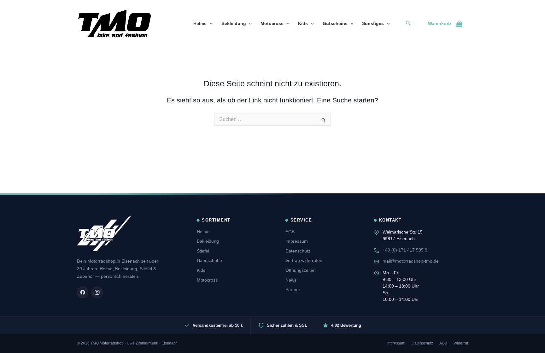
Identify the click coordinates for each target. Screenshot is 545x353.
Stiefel (203, 250)
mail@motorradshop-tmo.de (411, 261)
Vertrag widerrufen (303, 260)
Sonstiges (373, 23)
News (290, 280)
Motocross (272, 23)
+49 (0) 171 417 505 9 (405, 250)
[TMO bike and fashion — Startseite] (104, 233)
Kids (303, 23)
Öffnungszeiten (300, 270)
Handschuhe (209, 260)
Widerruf (461, 343)
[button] (209, 23)
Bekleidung (233, 23)
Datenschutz (297, 250)
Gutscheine (335, 23)
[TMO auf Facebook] (82, 292)
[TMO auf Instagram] (97, 292)
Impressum (296, 241)
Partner (292, 289)
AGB (290, 231)
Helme (200, 23)
